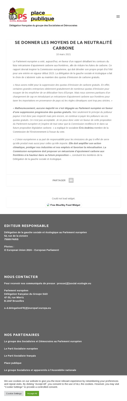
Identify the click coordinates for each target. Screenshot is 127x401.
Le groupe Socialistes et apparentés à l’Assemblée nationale (40, 370)
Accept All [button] (32, 393)
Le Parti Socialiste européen (21, 348)
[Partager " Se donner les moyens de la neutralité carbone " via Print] (71, 180)
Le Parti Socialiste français (20, 355)
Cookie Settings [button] (14, 393)
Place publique (12, 363)
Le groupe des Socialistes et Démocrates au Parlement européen (43, 341)
